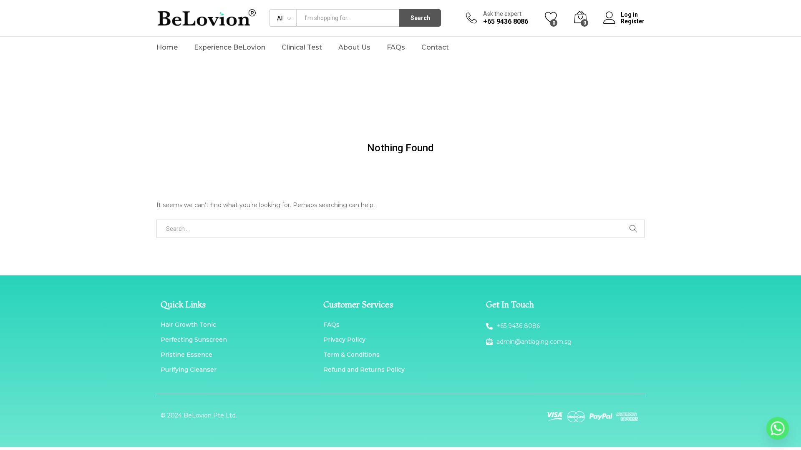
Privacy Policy (344, 339)
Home (167, 47)
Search (420, 18)
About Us (354, 47)
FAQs (396, 47)
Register (633, 21)
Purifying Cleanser (189, 369)
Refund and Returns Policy (364, 369)
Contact (435, 47)
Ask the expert (502, 13)
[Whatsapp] (777, 428)
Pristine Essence (186, 354)
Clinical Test (302, 47)
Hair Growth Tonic (188, 324)
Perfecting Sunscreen (194, 339)
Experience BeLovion (229, 47)
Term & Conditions (351, 354)
